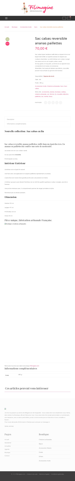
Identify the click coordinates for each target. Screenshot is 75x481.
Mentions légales (44, 474)
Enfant (41, 456)
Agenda (7, 449)
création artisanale (40, 94)
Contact (7, 456)
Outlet (41, 452)
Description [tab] (10, 119)
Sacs (35, 27)
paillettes (38, 96)
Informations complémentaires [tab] (16, 124)
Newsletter (8, 443)
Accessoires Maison (45, 448)
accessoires (45, 92)
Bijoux (41, 444)
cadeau (63, 92)
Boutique (14, 27)
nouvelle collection (62, 94)
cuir (48, 94)
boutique (57, 92)
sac (42, 96)
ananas (52, 92)
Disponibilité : (39, 76)
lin (55, 94)
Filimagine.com (34, 366)
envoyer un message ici (43, 422)
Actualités (8, 446)
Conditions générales (57, 474)
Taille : (37, 79)
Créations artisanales (53, 86)
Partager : (38, 102)
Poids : (37, 83)
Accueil (7, 27)
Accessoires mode (25, 27)
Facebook (37, 478)
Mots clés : (38, 92)
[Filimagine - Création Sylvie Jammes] (37, 8)
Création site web (32, 474)
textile (46, 96)
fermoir (52, 94)
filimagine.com (20, 474)
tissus (50, 96)
